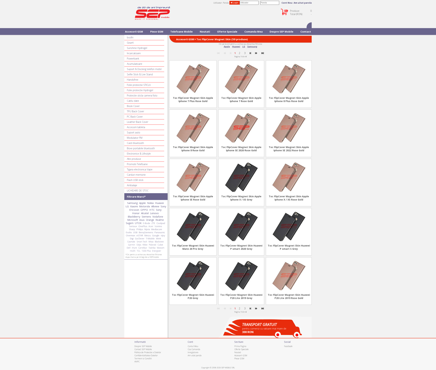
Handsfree (132, 79)
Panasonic (159, 232)
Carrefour (142, 247)
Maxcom (160, 247)
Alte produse (134, 158)
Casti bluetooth (135, 143)
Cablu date (133, 100)
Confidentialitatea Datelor (146, 355)
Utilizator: (217, 2)
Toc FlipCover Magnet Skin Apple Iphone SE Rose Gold (193, 198)
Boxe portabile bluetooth (141, 148)
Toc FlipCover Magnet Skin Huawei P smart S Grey (289, 247)
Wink (158, 238)
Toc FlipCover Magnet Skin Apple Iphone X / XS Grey (241, 198)
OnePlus (142, 226)
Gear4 (130, 42)
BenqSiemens (146, 232)
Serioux (133, 226)
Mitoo (151, 241)
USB (135, 232)
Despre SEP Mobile (281, 31)
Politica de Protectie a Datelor (147, 352)
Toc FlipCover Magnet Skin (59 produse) (222, 39)
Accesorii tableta (136, 127)
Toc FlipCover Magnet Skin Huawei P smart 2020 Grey (241, 247)
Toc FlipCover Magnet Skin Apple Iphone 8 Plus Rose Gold (289, 99)
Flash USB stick (135, 180)
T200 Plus (146, 250)
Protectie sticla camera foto (142, 95)
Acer (151, 226)
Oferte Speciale (227, 31)
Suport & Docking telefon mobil (144, 69)
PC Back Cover (135, 116)
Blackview (159, 241)
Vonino (158, 226)
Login (235, 3)
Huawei (236, 46)
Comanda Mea (253, 31)
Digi (132, 238)
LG (243, 46)
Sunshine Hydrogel (137, 48)
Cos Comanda (194, 349)
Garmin (131, 244)
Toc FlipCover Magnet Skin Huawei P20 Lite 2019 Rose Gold (289, 296)
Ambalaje (132, 185)
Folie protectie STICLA (139, 85)
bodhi (130, 37)
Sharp (132, 229)
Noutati (205, 31)
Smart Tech (142, 241)
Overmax (130, 235)
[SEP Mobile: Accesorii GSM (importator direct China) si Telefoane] (152, 14)
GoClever (139, 238)
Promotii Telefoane (137, 164)
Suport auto (133, 132)
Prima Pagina (240, 346)
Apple (227, 46)
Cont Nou (287, 2)
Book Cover (133, 106)
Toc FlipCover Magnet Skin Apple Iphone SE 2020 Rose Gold (241, 148)
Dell (128, 247)
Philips (139, 229)
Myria (147, 229)
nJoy (163, 235)
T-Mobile (150, 238)
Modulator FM (134, 137)
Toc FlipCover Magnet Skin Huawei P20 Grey (193, 296)
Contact (305, 31)
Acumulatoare (134, 63)
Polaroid (152, 244)
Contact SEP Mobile (143, 349)
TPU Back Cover (135, 111)
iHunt (134, 247)
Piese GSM (156, 31)
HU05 (132, 250)
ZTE (153, 223)
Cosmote (131, 241)
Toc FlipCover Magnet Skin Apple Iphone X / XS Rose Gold (289, 198)
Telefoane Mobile (181, 31)
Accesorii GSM (134, 31)
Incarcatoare (134, 53)
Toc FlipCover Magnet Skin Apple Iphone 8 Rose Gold (193, 148)
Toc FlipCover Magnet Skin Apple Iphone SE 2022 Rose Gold (289, 148)
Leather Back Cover (137, 122)
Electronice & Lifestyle (139, 153)
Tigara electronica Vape (139, 169)
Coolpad (161, 223)
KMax (145, 244)
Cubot (160, 244)
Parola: (226, 2)
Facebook (288, 346)
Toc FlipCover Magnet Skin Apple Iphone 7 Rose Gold (241, 99)
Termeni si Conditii (143, 358)
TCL (138, 250)
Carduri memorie (136, 174)
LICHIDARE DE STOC (138, 190)
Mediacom (156, 229)
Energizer (156, 250)
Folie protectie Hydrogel (140, 90)
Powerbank (133, 58)
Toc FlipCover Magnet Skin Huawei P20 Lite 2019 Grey (241, 296)
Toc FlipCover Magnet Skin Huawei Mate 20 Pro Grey (193, 247)
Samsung (252, 46)
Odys (138, 244)
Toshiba (152, 247)
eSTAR (139, 235)
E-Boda (146, 223)
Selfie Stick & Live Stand (140, 74)
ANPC (137, 361)
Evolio (129, 232)
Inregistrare (193, 352)
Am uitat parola (303, 2)
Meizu (147, 235)
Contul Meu (193, 346)
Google (155, 235)
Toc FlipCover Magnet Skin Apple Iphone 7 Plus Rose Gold (193, 99)
